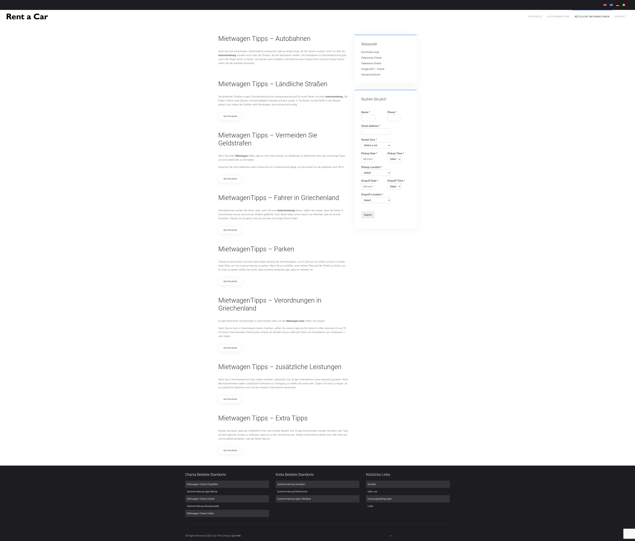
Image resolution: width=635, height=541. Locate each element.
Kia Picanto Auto (370, 52)
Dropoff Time (396, 180)
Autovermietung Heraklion (291, 484)
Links (370, 506)
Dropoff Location (372, 194)
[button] (391, 536)
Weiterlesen (230, 116)
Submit (368, 214)
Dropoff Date (369, 180)
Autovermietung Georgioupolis (203, 506)
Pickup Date (369, 153)
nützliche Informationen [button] (592, 16)
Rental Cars (369, 139)
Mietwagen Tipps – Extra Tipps (263, 418)
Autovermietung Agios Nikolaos (294, 498)
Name (365, 112)
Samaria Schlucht (370, 74)
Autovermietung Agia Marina (202, 491)
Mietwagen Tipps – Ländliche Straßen (272, 84)
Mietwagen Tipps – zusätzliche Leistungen (279, 367)
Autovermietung (558, 16)
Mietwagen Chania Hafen (200, 513)
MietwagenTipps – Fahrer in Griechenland (278, 198)
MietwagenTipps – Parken (256, 249)
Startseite (535, 16)
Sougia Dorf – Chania (372, 69)
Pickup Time (395, 153)
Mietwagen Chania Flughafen (202, 484)
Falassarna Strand (371, 63)
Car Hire (236, 535)
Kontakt (620, 16)
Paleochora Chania (371, 57)
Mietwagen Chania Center (201, 498)
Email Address (370, 126)
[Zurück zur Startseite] (27, 16)
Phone (392, 112)
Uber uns (372, 491)
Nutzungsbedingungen (380, 498)
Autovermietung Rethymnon (292, 491)
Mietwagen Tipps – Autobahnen (264, 39)
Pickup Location (371, 167)
